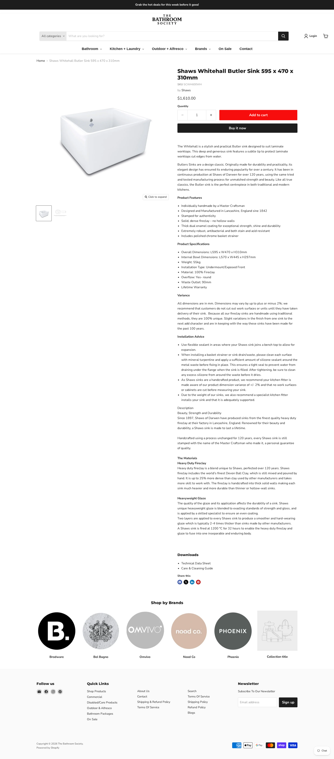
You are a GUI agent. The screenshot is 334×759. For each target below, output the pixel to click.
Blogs (191, 713)
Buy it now (237, 128)
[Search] (283, 36)
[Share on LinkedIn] (192, 582)
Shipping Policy (198, 702)
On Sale (92, 719)
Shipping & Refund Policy (153, 702)
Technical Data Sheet (196, 563)
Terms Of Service (148, 707)
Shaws (186, 90)
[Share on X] (186, 582)
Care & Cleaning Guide (197, 568)
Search (192, 691)
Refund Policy (197, 707)
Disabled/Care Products (102, 702)
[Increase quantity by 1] (211, 115)
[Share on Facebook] (179, 582)
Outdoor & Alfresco (99, 708)
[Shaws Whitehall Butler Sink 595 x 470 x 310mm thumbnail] (43, 213)
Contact (142, 696)
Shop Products (96, 691)
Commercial (94, 697)
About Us (143, 691)
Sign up (288, 702)
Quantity (182, 106)
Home (41, 61)
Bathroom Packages (100, 714)
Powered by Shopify (48, 748)
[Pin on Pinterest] (198, 582)
